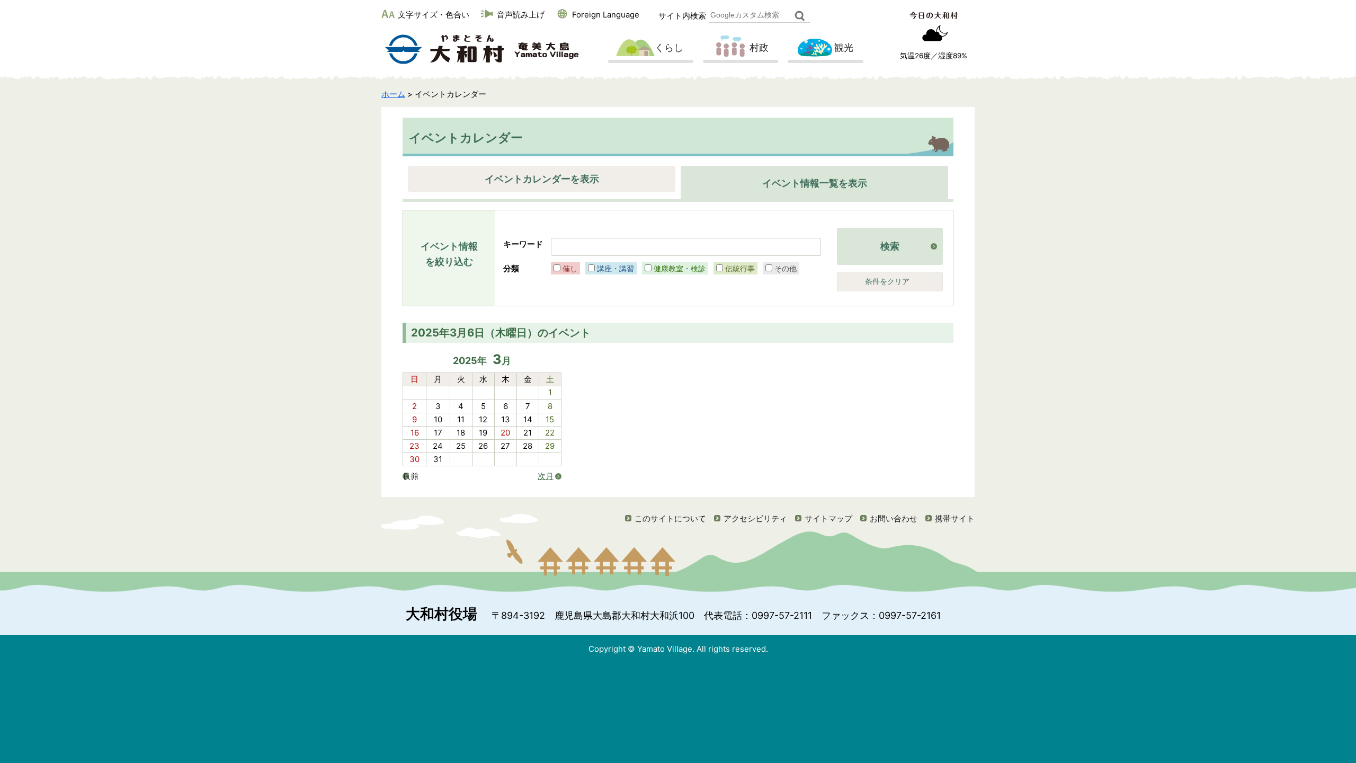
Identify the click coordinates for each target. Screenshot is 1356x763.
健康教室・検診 (680, 268)
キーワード (523, 244)
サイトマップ (828, 518)
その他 (785, 268)
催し (570, 268)
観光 (843, 47)
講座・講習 (615, 268)
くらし (669, 47)
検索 (889, 246)
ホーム (393, 94)
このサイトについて (670, 518)
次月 (546, 476)
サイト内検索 (682, 16)
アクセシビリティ (755, 518)
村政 (759, 47)
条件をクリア (887, 281)
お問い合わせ (893, 518)
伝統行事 (740, 268)
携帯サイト (955, 518)
